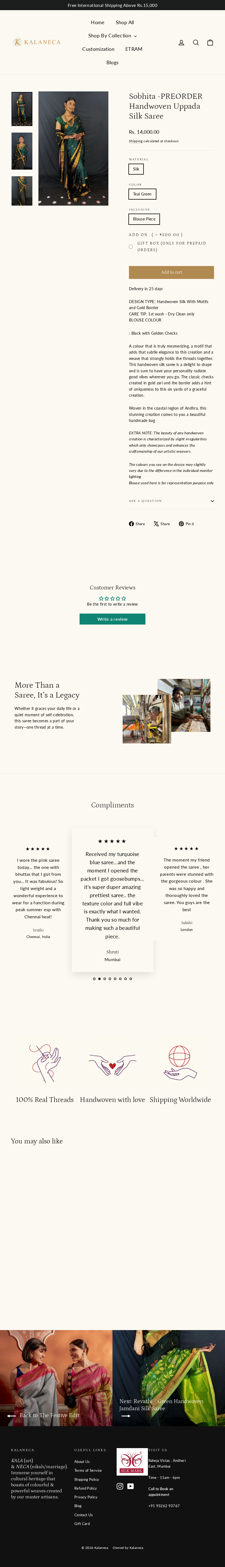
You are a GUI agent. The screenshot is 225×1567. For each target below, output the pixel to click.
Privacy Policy (85, 1497)
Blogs (112, 62)
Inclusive (139, 209)
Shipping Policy (86, 1479)
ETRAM (134, 49)
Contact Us (83, 1515)
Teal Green (142, 194)
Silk (136, 169)
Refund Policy (85, 1488)
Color (135, 184)
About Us (82, 1461)
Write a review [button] (112, 619)
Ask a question (145, 501)
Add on (156, 235)
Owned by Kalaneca (128, 1548)
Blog (77, 1506)
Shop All (125, 22)
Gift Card (82, 1523)
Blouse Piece (144, 219)
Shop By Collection (110, 35)
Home (98, 22)
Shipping (136, 141)
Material (139, 159)
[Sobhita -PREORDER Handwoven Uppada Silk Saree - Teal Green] (14, 1288)
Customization (98, 49)
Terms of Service (88, 1470)
